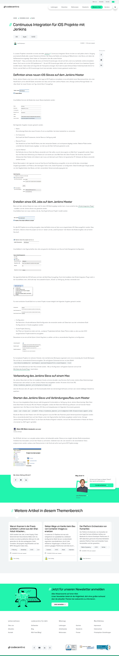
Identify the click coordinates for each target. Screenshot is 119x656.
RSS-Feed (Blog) (36, 632)
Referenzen (74, 7)
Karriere (107, 7)
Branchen (64, 7)
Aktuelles (101, 1)
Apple (24, 37)
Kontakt (107, 1)
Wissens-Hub (96, 7)
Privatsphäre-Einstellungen (102, 632)
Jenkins (47, 53)
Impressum (97, 625)
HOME (15, 18)
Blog (32, 629)
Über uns (95, 1)
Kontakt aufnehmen (100, 485)
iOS (17, 37)
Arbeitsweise (63, 629)
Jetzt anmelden (59, 604)
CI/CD (33, 37)
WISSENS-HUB (24, 18)
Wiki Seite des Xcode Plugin (21, 369)
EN (116, 1)
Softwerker (34, 625)
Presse (78, 632)
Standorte (85, 7)
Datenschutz (98, 629)
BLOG (33, 18)
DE (113, 1)
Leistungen (54, 7)
